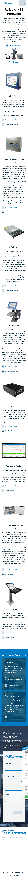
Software (9, 662)
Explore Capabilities (15, 45)
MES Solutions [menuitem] (14, 844)
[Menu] (16, 3)
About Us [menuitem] (14, 862)
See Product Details (11, 569)
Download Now (9, 574)
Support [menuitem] (14, 850)
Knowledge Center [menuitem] (14, 853)
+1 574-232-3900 (14, 876)
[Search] (24, 3)
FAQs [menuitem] (14, 856)
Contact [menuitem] (14, 868)
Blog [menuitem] (14, 865)
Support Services (13, 696)
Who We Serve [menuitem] (14, 859)
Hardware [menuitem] (14, 847)
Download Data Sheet (11, 124)
